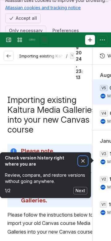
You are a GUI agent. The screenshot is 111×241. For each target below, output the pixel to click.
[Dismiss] (83, 161)
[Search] (44, 40)
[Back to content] (9, 56)
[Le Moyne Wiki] (32, 40)
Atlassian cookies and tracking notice (43, 7)
